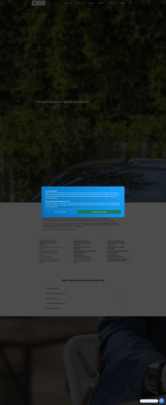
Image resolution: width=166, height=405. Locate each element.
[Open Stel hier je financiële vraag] (161, 401)
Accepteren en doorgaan (100, 212)
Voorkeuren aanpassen (60, 211)
